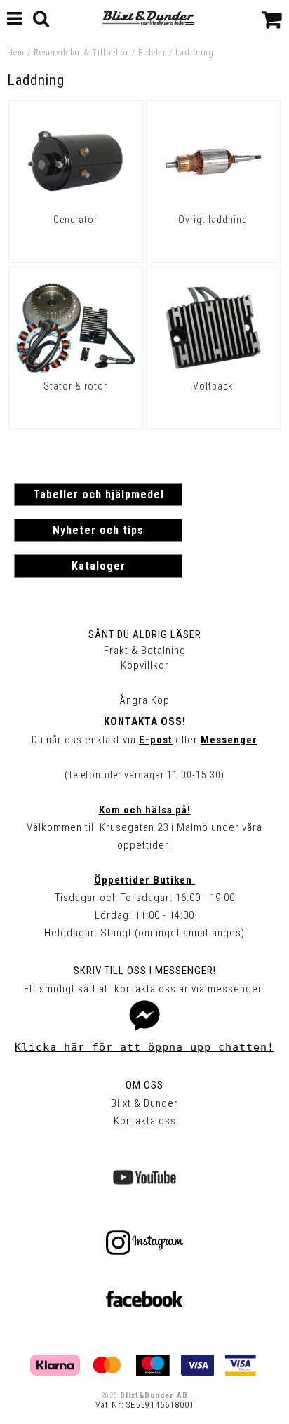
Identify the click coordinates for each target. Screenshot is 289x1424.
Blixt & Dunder (144, 1103)
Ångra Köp (144, 700)
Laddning (194, 53)
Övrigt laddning (213, 219)
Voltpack (213, 386)
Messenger (229, 739)
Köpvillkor (145, 665)
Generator (75, 219)
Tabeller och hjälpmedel (98, 494)
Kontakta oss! (145, 721)
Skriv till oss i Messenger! (145, 970)
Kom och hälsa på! (145, 810)
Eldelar (152, 53)
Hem (16, 53)
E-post (156, 739)
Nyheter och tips (98, 530)
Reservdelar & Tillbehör (81, 53)
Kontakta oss (145, 1120)
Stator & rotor (75, 386)
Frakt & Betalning (145, 650)
